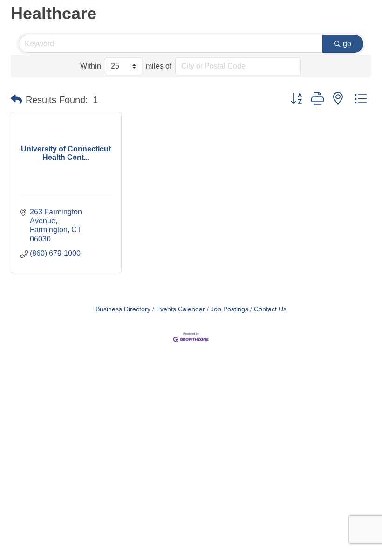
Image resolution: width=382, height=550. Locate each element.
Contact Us (270, 309)
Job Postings (229, 309)
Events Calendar (180, 309)
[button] (16, 99)
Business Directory (123, 309)
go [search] (347, 44)
